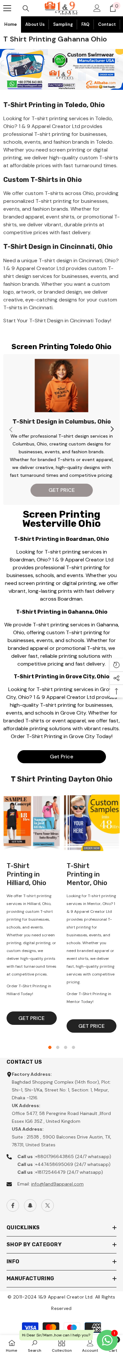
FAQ (85, 24)
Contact (107, 24)
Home (10, 24)
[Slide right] (112, 429)
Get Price (61, 756)
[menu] (7, 8)
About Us (35, 24)
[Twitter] (47, 1205)
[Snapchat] (30, 1205)
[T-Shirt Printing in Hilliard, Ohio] (31, 823)
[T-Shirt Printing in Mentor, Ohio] (91, 823)
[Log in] (97, 8)
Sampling (63, 24)
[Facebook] (13, 1205)
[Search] (26, 8)
